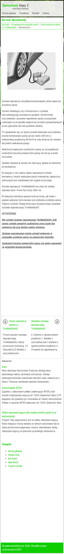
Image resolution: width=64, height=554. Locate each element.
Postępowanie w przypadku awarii (25, 25)
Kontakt (35, 13)
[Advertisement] (32, 39)
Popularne (24, 13)
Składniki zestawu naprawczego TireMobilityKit (40, 325)
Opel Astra (13, 462)
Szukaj (46, 13)
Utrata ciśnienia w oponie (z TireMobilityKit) (14, 325)
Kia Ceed (5, 25)
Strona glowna (9, 13)
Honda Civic (14, 454)
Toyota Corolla (15, 466)
